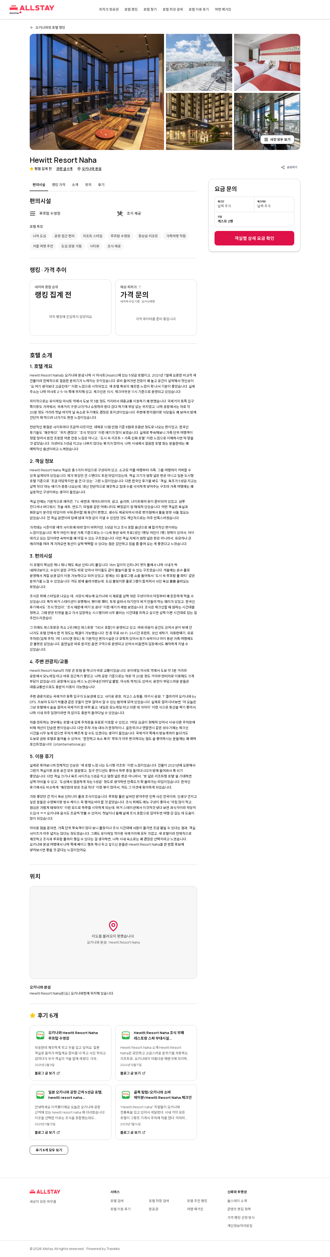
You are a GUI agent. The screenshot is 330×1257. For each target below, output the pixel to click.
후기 (101, 184)
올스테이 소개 (237, 1200)
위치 (88, 184)
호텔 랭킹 (131, 9)
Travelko (113, 1248)
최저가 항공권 (109, 9)
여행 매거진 (223, 9)
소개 (75, 184)
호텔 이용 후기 (199, 9)
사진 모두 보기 (280, 139)
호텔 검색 (117, 1200)
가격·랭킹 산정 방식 (241, 1217)
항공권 (153, 1209)
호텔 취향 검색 (173, 9)
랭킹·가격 (58, 184)
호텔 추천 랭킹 (197, 1200)
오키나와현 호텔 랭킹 (50, 27)
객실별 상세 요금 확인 (254, 238)
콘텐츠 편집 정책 (239, 1209)
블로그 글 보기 (45, 1073)
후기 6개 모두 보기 (49, 1150)
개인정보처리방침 (239, 1225)
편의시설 (39, 184)
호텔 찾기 (150, 9)
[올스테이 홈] (32, 9)
